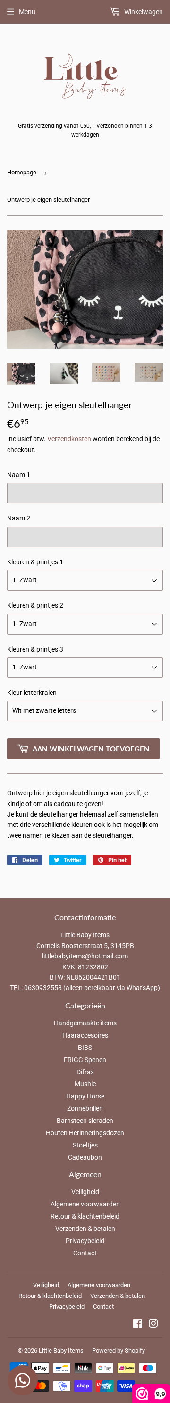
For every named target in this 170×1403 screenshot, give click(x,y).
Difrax (85, 1072)
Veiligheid (85, 1192)
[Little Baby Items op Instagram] (153, 1325)
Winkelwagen (143, 12)
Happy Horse (85, 1096)
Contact (85, 1253)
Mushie (85, 1084)
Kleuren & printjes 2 (35, 605)
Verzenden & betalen (85, 1228)
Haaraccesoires (85, 1035)
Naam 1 (18, 475)
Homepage (21, 172)
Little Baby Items (61, 1350)
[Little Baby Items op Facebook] (138, 1325)
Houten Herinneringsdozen (85, 1133)
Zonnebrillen (85, 1108)
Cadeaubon (85, 1157)
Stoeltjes (85, 1145)
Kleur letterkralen (32, 692)
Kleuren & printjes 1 (35, 562)
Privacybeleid (85, 1241)
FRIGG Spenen (85, 1060)
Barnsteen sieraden (85, 1120)
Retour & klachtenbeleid (85, 1216)
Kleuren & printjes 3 (35, 649)
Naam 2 (18, 518)
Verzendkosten (69, 439)
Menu (27, 12)
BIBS (85, 1047)
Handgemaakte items (85, 1023)
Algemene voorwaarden (85, 1204)
